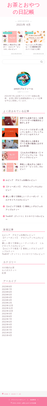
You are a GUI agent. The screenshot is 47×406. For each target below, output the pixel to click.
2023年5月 (7, 295)
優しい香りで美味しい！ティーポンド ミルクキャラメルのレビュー (24, 198)
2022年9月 (7, 314)
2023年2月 (7, 303)
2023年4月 (7, 297)
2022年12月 (7, 305)
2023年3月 (7, 300)
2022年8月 (7, 316)
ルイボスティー (9, 270)
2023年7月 (7, 289)
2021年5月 (7, 332)
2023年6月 (7, 292)
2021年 (13, 394)
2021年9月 (7, 327)
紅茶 (4, 273)
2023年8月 (7, 286)
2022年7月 (7, 319)
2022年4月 (7, 324)
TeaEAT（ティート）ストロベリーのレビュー (25, 218)
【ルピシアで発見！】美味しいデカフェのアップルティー (24, 208)
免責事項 (33, 399)
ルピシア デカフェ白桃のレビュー (21, 180)
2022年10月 (7, 311)
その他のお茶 (8, 267)
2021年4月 (7, 335)
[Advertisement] (23, 364)
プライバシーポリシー (18, 399)
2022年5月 (7, 322)
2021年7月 (7, 330)
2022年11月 (7, 308)
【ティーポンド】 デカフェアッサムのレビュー (24, 188)
